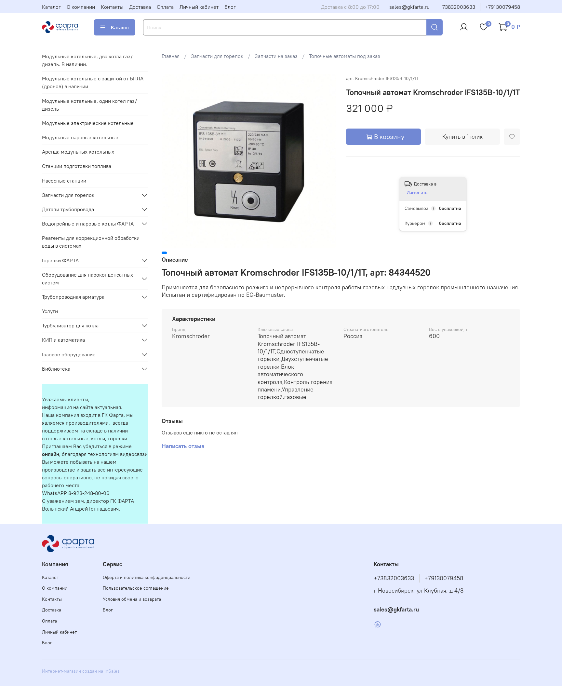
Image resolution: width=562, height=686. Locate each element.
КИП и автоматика (63, 339)
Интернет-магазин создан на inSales (81, 671)
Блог (230, 7)
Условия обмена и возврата (132, 599)
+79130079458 (502, 7)
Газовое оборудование (69, 354)
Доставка (140, 7)
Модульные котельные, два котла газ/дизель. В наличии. (87, 60)
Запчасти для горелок (217, 56)
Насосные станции (64, 180)
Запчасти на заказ (276, 56)
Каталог (51, 7)
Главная (171, 56)
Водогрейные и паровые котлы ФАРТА (88, 223)
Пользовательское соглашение (136, 588)
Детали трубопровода (68, 209)
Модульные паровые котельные (80, 137)
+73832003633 (457, 7)
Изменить (417, 192)
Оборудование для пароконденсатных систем (87, 278)
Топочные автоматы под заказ (344, 56)
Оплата (165, 7)
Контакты (112, 7)
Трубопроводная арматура (73, 297)
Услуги (50, 311)
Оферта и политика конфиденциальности (146, 577)
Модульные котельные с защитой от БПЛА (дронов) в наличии (92, 82)
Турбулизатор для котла (70, 325)
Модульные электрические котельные (88, 123)
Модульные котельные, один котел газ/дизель (89, 105)
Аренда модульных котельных (78, 151)
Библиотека (56, 368)
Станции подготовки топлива (76, 166)
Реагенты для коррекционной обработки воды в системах (91, 242)
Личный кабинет (199, 7)
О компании (81, 7)
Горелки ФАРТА (60, 260)
